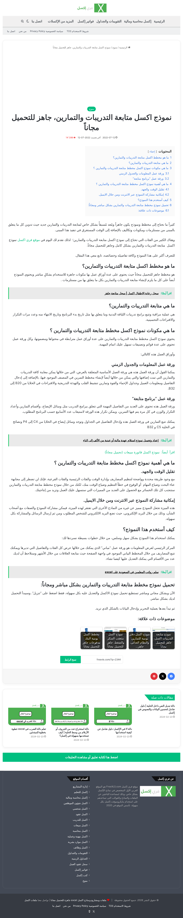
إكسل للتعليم (81, 792)
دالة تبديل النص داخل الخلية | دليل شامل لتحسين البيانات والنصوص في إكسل (156, 709)
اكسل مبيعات (81, 825)
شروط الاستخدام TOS (78, 31)
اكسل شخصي (80, 808)
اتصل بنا (37, 21)
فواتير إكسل (86, 21)
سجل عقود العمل (78, 864)
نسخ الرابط (70, 659)
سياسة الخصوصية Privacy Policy (46, 31)
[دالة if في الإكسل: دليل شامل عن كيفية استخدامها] (113, 714)
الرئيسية (159, 21)
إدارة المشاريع (80, 786)
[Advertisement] (91, 78)
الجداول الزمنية (80, 858)
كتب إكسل (82, 875)
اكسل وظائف (80, 847)
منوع (115, 47)
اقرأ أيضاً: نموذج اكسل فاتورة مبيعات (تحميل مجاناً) (140, 452)
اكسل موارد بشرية (78, 842)
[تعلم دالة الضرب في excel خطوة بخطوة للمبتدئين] (27, 714)
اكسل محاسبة (80, 830)
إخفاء (152, 151)
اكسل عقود (82, 814)
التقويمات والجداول (109, 21)
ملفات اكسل (30, 900)
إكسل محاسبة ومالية (137, 21)
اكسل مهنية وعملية (78, 836)
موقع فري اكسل (29, 240)
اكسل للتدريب (80, 819)
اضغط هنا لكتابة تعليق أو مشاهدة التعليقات (91, 757)
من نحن (22, 31)
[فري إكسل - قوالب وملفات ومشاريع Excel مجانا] (91, 8)
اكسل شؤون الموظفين (76, 803)
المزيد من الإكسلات (61, 21)
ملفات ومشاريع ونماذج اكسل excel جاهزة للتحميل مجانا (78, 900)
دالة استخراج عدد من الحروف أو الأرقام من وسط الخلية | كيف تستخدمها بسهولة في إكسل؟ (72, 732)
